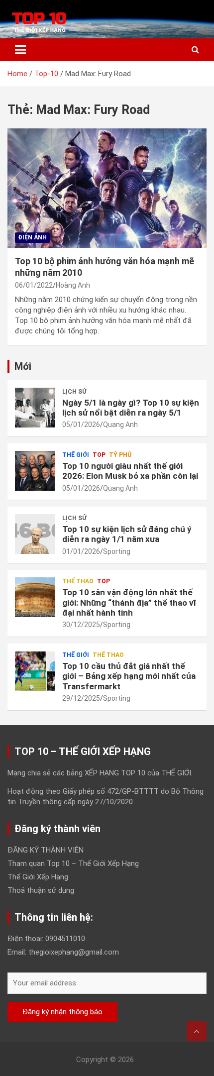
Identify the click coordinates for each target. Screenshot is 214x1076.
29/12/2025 (81, 698)
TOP (99, 454)
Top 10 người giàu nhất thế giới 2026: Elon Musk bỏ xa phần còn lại (130, 471)
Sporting (116, 551)
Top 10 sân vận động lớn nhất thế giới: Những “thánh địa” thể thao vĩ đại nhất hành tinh (129, 602)
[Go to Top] (197, 1031)
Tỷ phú (120, 454)
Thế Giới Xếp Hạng (37, 876)
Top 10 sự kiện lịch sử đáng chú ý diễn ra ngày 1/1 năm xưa (127, 534)
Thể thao (78, 581)
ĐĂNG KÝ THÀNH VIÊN (45, 850)
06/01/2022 (34, 285)
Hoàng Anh (73, 285)
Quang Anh (120, 425)
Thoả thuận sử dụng (40, 890)
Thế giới (75, 454)
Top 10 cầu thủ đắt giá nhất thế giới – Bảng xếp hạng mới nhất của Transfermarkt (129, 676)
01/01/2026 (81, 551)
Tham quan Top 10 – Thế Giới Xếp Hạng (73, 863)
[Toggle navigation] (20, 49)
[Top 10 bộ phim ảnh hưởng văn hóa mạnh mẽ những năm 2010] (107, 188)
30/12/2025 (81, 625)
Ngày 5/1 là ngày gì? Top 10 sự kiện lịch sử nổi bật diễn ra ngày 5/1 (130, 408)
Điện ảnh (32, 237)
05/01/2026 (81, 425)
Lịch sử (74, 391)
